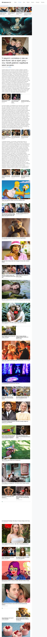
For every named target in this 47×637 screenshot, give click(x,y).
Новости (32, 2)
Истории (19, 2)
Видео (15, 2)
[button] (16, 26)
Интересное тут (6, 2)
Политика (42, 2)
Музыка (28, 2)
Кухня (24, 2)
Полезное (37, 2)
